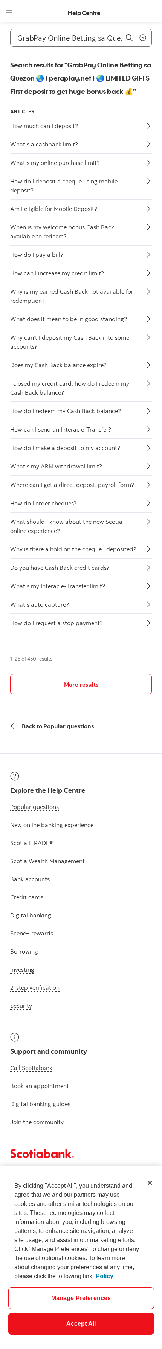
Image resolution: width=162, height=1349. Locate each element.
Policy (104, 1276)
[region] (81, 1257)
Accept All (81, 1323)
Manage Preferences (81, 1298)
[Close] (150, 1183)
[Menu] (9, 13)
